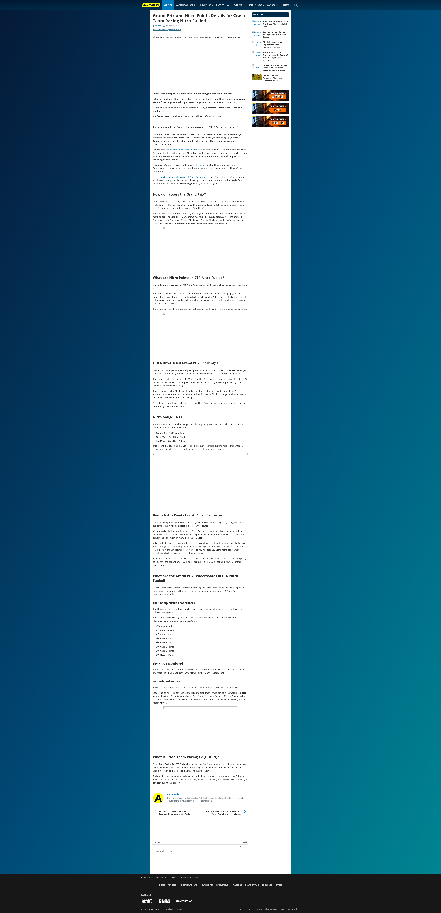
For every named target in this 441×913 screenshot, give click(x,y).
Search (283, 909)
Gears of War (255, 5)
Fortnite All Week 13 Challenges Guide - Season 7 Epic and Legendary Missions (275, 56)
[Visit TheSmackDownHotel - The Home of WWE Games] (147, 901)
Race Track (201, 165)
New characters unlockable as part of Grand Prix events (179, 177)
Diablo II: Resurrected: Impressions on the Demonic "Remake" (273, 44)
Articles (167, 5)
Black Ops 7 (205, 5)
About (241, 909)
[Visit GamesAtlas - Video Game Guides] (184, 901)
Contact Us (250, 909)
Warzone (239, 5)
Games (286, 5)
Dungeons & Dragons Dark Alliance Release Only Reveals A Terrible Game (275, 68)
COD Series (272, 5)
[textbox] (200, 852)
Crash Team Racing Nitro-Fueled (167, 30)
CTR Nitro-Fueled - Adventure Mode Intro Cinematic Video (273, 78)
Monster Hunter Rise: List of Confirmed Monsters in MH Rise (275, 24)
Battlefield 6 (222, 5)
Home (162, 885)
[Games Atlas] (151, 5)
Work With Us (294, 909)
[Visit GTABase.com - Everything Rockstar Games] (164, 901)
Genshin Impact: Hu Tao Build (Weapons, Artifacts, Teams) (275, 34)
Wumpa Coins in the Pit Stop (183, 149)
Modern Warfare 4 (185, 5)
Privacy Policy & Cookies (267, 909)
